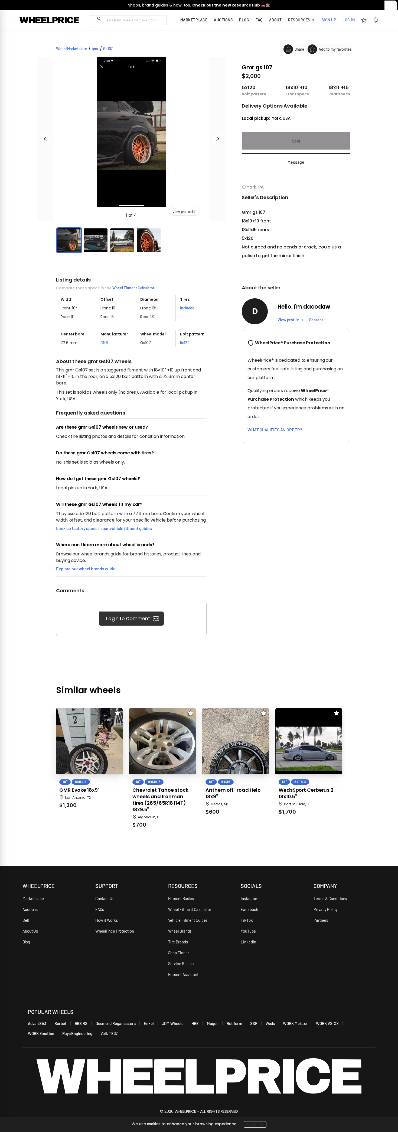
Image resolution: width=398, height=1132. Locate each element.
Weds (270, 1023)
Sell (25, 920)
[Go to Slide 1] (69, 240)
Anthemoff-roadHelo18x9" (233, 793)
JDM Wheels (172, 1023)
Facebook (249, 909)
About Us (30, 931)
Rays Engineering (77, 1033)
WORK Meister (295, 1023)
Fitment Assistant (183, 974)
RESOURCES (183, 885)
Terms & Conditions (330, 898)
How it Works (106, 920)
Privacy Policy (326, 909)
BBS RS (81, 1023)
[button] (131, 139)
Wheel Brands (180, 931)
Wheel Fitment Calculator (133, 288)
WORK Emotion (41, 1033)
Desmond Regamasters (116, 1023)
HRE (195, 1023)
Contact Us (104, 898)
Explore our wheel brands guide (86, 568)
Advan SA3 (37, 1023)
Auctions (30, 909)
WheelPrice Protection (114, 931)
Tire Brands (178, 941)
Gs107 (108, 48)
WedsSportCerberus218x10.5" (306, 793)
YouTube (248, 931)
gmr (95, 48)
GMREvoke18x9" (79, 790)
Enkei (149, 1023)
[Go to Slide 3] (122, 240)
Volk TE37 (109, 1033)
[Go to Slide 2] (96, 240)
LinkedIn (248, 941)
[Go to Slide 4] (149, 240)
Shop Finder (178, 952)
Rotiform (234, 1023)
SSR (253, 1023)
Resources (299, 20)
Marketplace (33, 898)
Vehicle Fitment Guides (188, 920)
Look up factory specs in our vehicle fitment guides (104, 528)
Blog (244, 20)
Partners (321, 920)
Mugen (212, 1023)
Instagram (249, 898)
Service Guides (181, 963)
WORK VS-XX (327, 1023)
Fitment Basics (181, 898)
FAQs (99, 909)
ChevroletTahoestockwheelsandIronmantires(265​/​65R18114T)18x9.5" (160, 800)
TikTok (247, 920)
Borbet (60, 1023)
